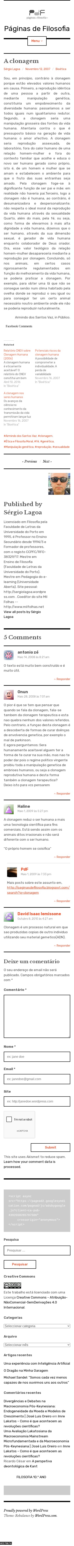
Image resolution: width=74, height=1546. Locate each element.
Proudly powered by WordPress (26, 1510)
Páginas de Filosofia (37, 28)
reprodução (44, 447)
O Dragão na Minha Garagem (26, 1370)
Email (9, 1069)
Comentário (15, 990)
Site (7, 1091)
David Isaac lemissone (39, 913)
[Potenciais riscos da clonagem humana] (51, 366)
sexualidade (62, 447)
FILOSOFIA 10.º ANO (31, 1477)
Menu (35, 41)
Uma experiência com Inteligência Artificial (37, 1363)
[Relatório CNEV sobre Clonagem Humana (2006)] (19, 368)
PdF (24, 869)
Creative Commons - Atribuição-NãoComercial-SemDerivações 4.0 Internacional (35, 1302)
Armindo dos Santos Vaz (21, 436)
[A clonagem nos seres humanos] (19, 409)
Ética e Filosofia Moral (19, 441)
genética (48, 441)
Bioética (61, 69)
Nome (10, 1047)
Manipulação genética (20, 447)
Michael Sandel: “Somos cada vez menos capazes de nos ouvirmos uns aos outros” (36, 1379)
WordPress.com (46, 1516)
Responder (63, 679)
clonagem (46, 436)
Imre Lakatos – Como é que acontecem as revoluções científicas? (34, 1421)
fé (37, 441)
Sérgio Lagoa (12, 69)
